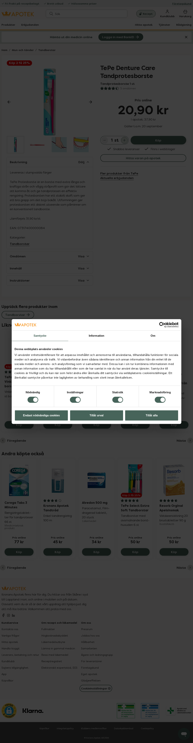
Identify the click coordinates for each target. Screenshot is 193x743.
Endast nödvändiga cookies (41, 415)
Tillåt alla (152, 415)
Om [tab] (153, 335)
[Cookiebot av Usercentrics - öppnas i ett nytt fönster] (162, 325)
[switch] (75, 400)
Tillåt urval (96, 415)
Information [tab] (96, 335)
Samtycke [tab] (40, 335)
